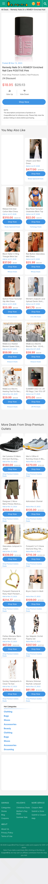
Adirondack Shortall (34, 501)
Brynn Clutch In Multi (34, 591)
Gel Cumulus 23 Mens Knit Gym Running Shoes (12, 458)
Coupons (5, 818)
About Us (5, 829)
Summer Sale (21, 817)
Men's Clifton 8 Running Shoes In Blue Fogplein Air (35, 458)
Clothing (8, 711)
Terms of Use (6, 836)
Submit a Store (38, 811)
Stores (4, 811)
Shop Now (24, 102)
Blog (3, 815)
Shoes (7, 720)
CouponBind (5, 853)
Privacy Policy (7, 832)
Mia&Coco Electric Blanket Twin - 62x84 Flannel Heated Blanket (35, 346)
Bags (6, 716)
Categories (5, 807)
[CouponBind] (19, 3)
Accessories (10, 724)
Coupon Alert (37, 807)
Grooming (9, 749)
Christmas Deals (23, 807)
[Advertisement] (12, 159)
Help (33, 818)
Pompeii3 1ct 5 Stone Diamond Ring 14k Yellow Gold (35, 548)
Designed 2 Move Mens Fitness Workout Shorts (12, 504)
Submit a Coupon (39, 815)
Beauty (7, 728)
